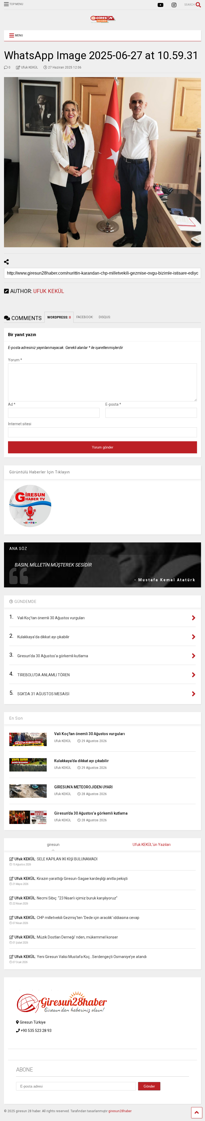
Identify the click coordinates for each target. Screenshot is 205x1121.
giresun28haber (120, 1111)
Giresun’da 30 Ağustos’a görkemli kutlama (91, 813)
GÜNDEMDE (25, 601)
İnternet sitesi (19, 424)
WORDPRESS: (59, 317)
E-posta (113, 404)
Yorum (15, 360)
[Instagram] (174, 5)
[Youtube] (160, 5)
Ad (11, 404)
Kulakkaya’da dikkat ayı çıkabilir (81, 761)
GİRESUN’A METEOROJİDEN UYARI (83, 787)
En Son (16, 718)
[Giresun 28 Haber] (102, 21)
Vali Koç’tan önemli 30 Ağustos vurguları (89, 734)
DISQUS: (105, 317)
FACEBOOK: (84, 317)
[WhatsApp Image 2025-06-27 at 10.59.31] (102, 162)
